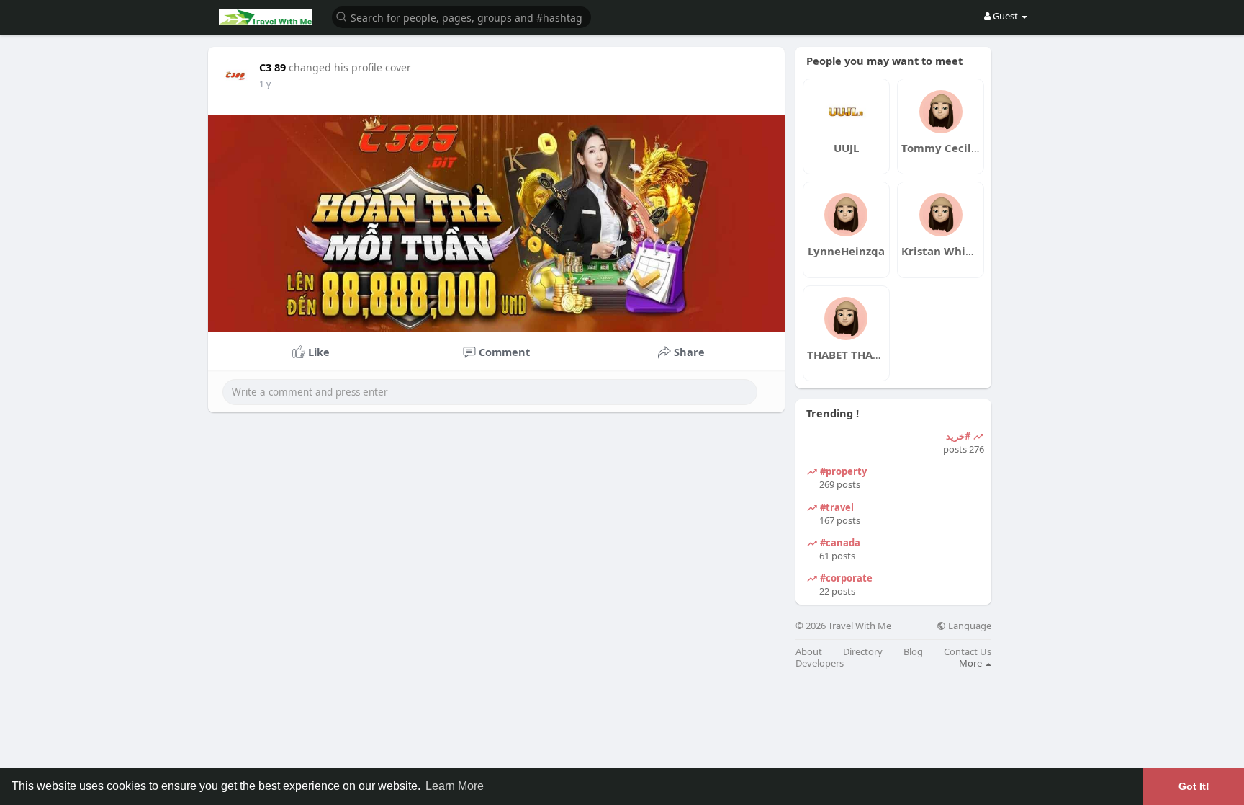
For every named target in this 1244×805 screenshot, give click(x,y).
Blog (913, 652)
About (808, 652)
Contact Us (967, 652)
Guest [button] (1005, 15)
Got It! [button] (1193, 786)
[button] (461, 16)
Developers (819, 663)
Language (968, 626)
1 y (265, 84)
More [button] (971, 663)
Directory (863, 652)
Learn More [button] (454, 786)
